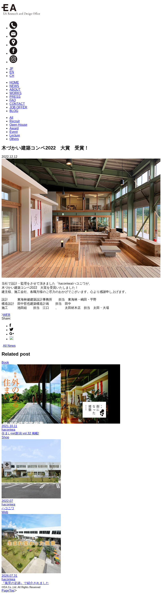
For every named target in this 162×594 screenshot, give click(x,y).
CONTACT (17, 103)
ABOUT (15, 89)
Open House (18, 124)
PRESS (15, 96)
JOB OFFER (18, 107)
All (11, 117)
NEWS (14, 86)
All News (9, 345)
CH (11, 75)
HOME (14, 82)
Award (14, 128)
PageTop (8, 590)
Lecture (14, 135)
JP (11, 68)
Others (14, 139)
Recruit (14, 121)
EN (11, 72)
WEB (6, 315)
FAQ (12, 100)
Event (13, 131)
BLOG (13, 111)
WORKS (15, 93)
